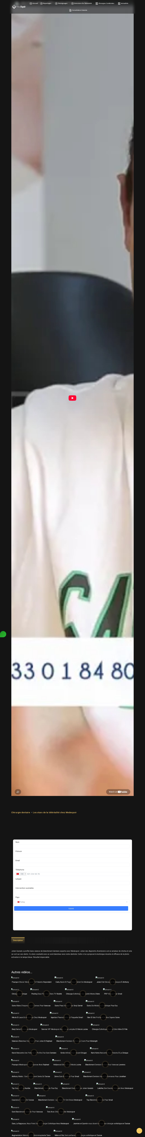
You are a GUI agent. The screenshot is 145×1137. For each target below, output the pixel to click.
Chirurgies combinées (106, 3)
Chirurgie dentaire (20, 812)
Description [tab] (18, 940)
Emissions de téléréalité (83, 3)
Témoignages (63, 3)
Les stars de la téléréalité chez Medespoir (55, 812)
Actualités (124, 3)
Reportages (47, 3)
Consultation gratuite (79, 10)
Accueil (35, 3)
